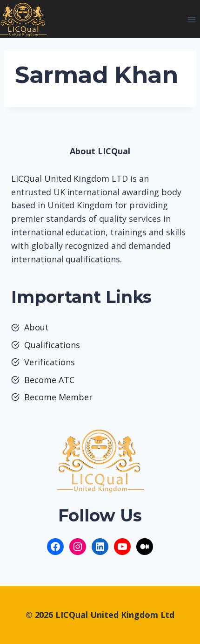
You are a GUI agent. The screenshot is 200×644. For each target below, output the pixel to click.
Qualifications (52, 344)
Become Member (58, 397)
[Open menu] (191, 19)
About (36, 327)
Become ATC (49, 379)
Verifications (49, 362)
